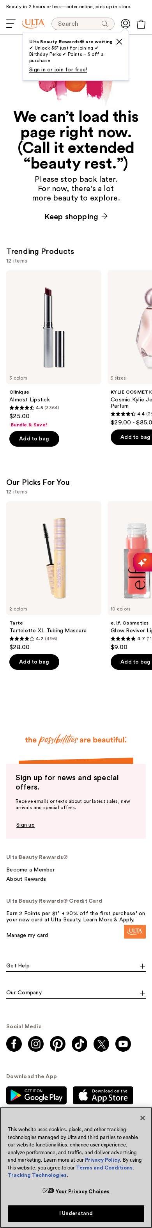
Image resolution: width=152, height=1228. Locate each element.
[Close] (142, 1118)
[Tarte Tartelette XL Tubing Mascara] (53, 576)
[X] (119, 42)
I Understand (76, 1213)
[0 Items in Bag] (141, 24)
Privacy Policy (102, 1159)
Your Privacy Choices (83, 1191)
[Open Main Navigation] (11, 24)
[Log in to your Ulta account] (125, 24)
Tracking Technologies (37, 1175)
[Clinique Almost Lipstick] (53, 349)
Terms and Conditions (104, 1167)
